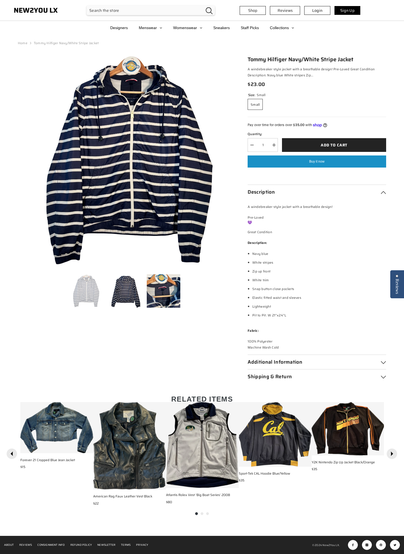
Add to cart (334, 145)
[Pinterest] (381, 545)
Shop (252, 10)
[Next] (392, 454)
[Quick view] (87, 447)
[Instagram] (367, 545)
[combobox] (145, 10)
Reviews (285, 10)
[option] (124, 162)
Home (22, 43)
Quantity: (255, 134)
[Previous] (12, 454)
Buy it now (317, 161)
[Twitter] (395, 545)
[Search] (151, 10)
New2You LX (330, 545)
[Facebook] (353, 545)
